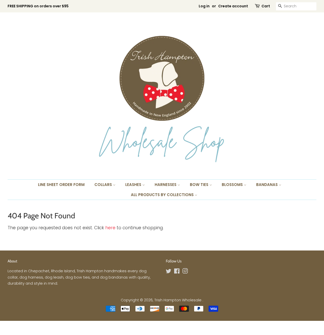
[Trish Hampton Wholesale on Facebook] (177, 272)
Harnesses (166, 184)
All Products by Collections (163, 194)
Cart (265, 6)
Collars (103, 184)
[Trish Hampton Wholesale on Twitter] (168, 272)
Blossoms (233, 184)
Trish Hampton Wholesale (178, 300)
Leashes (133, 184)
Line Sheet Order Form (61, 184)
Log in (204, 6)
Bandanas (267, 184)
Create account (233, 6)
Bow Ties (199, 184)
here (110, 228)
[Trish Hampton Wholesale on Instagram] (185, 272)
